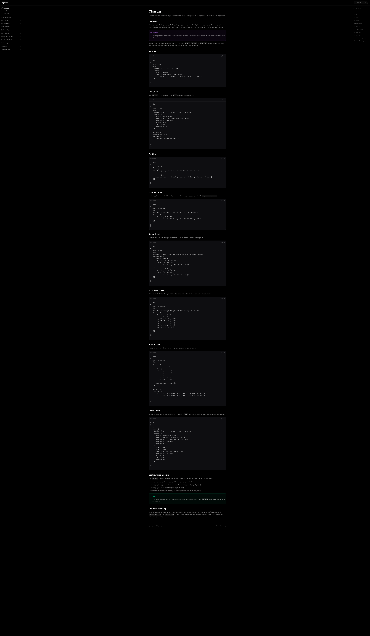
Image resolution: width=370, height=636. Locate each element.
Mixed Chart (357, 35)
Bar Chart (356, 15)
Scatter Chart (357, 32)
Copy (223, 56)
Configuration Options (360, 38)
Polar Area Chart (358, 29)
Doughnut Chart (358, 23)
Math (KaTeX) (220, 526)
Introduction (6, 11)
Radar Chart (357, 26)
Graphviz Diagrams (156, 526)
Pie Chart (356, 20)
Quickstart (6, 13)
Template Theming (359, 41)
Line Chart (356, 18)
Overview (356, 12)
